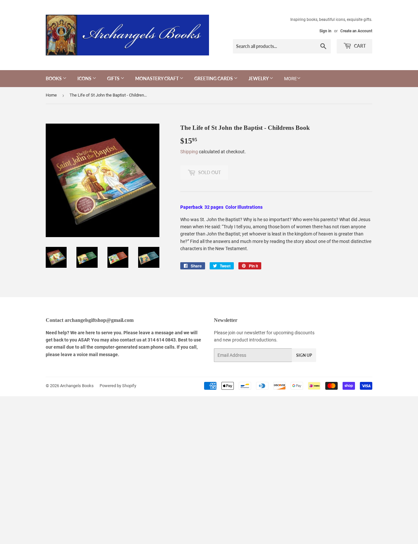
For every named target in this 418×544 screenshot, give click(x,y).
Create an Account (356, 31)
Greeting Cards (214, 78)
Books (54, 78)
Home (51, 95)
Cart (359, 46)
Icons (84, 78)
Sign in (325, 31)
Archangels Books (77, 385)
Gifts (114, 78)
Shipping (189, 151)
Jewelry (259, 78)
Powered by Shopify (118, 385)
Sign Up (304, 355)
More (290, 78)
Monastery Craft (157, 78)
